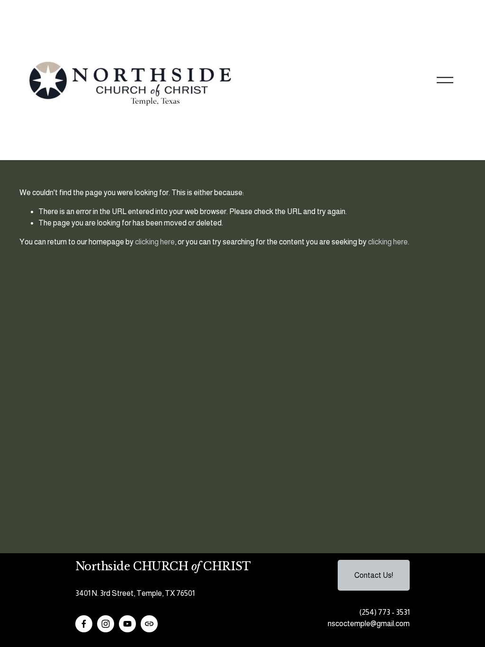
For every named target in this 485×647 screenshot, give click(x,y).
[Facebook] (83, 623)
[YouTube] (127, 623)
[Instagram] (105, 623)
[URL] (149, 623)
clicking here (155, 242)
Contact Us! (373, 575)
